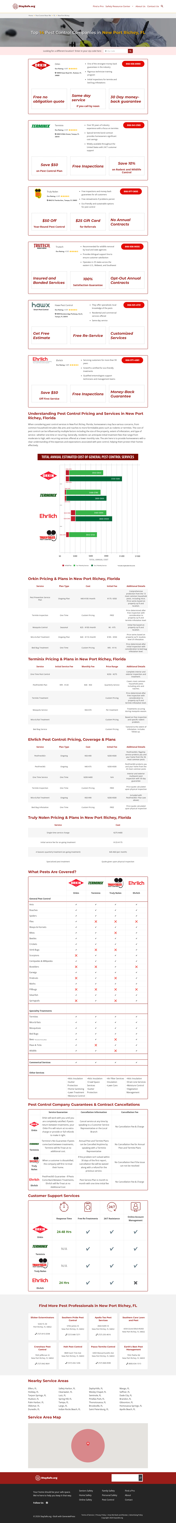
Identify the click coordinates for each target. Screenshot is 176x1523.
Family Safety (108, 1490)
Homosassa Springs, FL (131, 1405)
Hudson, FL (33, 1398)
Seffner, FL (125, 1392)
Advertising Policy (136, 1515)
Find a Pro (98, 6)
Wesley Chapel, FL (97, 1392)
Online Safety (85, 1499)
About (128, 1495)
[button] (163, 7)
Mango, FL (124, 1388)
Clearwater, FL (65, 1392)
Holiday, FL (33, 1392)
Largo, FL (63, 1405)
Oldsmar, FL (34, 1405)
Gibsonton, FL (126, 1402)
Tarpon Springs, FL (37, 1395)
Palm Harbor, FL (36, 1402)
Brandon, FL (125, 1398)
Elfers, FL (32, 1388)
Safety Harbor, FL (67, 1388)
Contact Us (153, 6)
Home (31, 15)
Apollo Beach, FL (127, 1409)
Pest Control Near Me (43, 15)
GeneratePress (68, 1516)
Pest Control (108, 1499)
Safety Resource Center (118, 6)
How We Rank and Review (118, 1515)
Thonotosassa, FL (97, 1402)
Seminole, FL (95, 1395)
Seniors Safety (86, 1490)
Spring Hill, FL (65, 1398)
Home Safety (85, 1495)
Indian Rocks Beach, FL (69, 1409)
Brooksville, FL (96, 1405)
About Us (140, 6)
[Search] (140, 1478)
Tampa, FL (63, 1402)
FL (54, 15)
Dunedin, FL (34, 1409)
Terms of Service (87, 1515)
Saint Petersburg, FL (98, 1409)
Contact (129, 1499)
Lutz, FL (62, 1395)
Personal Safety (109, 1495)
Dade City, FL (126, 1395)
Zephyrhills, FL (96, 1388)
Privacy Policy (101, 1515)
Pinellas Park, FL (96, 1398)
